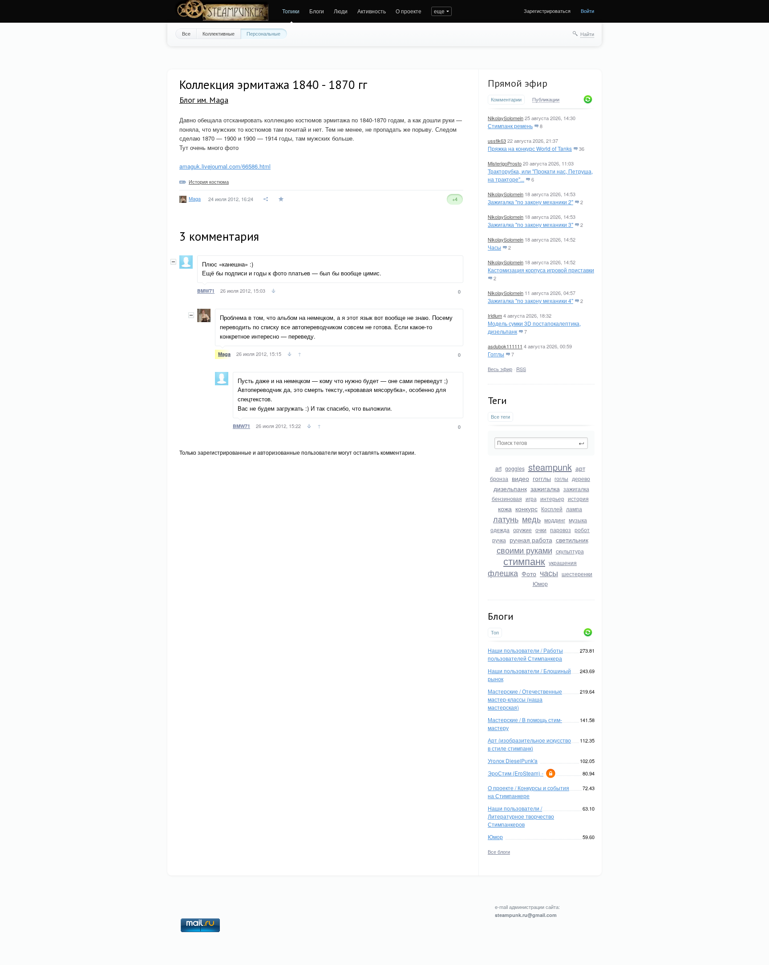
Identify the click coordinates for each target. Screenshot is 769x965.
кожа (505, 508)
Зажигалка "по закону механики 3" (530, 224)
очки (540, 529)
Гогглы (496, 354)
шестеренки (577, 573)
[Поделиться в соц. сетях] (266, 199)
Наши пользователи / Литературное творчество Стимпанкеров (521, 816)
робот (582, 529)
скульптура (570, 551)
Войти (587, 10)
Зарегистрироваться (547, 10)
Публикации (545, 100)
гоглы (561, 478)
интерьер (552, 498)
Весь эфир (500, 368)
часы (549, 572)
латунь (505, 519)
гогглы (542, 478)
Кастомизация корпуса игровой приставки (541, 270)
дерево (581, 478)
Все (186, 33)
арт (580, 468)
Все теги (500, 417)
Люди (341, 11)
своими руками (524, 550)
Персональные (263, 33)
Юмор (540, 583)
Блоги (316, 11)
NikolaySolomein (505, 117)
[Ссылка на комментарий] (273, 291)
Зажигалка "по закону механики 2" (530, 202)
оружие (522, 529)
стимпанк (524, 561)
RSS (521, 368)
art (498, 468)
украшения (563, 562)
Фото (529, 573)
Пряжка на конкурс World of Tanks (530, 148)
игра (531, 498)
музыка (578, 520)
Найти (587, 33)
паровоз (560, 529)
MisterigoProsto (505, 163)
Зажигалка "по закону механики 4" (530, 300)
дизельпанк (510, 488)
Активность (371, 11)
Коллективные (218, 33)
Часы (494, 247)
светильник (572, 539)
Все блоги (499, 851)
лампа (574, 509)
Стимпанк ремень (510, 125)
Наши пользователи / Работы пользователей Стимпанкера (525, 654)
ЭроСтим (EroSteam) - (515, 773)
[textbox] (541, 443)
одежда (500, 529)
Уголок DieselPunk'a (513, 760)
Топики (291, 11)
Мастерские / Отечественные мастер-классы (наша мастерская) (525, 699)
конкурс (526, 508)
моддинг (554, 520)
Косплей (552, 509)
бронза (499, 478)
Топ (495, 632)
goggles (515, 468)
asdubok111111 (505, 346)
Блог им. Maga (203, 100)
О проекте (408, 11)
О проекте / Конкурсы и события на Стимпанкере (528, 791)
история (578, 498)
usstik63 (497, 140)
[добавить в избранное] (282, 199)
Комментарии (506, 99)
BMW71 (206, 290)
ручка (499, 540)
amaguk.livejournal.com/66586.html (225, 166)
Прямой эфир (517, 83)
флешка (503, 572)
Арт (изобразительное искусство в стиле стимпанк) (529, 744)
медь (531, 519)
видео (520, 478)
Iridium (495, 315)
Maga (195, 198)
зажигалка (545, 488)
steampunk (550, 466)
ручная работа (531, 539)
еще (439, 11)
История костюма (209, 181)
